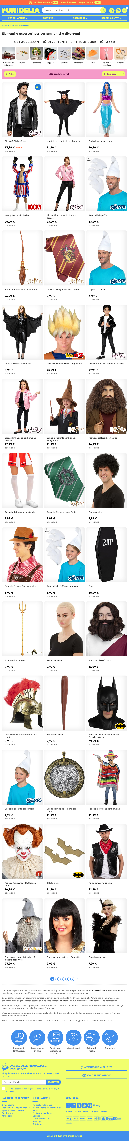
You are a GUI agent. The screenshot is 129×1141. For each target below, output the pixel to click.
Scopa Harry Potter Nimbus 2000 (21, 289)
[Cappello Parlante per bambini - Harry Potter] (64, 406)
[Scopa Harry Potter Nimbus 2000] (22, 258)
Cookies (36, 1116)
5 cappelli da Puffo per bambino (62, 586)
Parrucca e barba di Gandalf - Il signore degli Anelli (20, 958)
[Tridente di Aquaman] (22, 629)
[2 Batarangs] (64, 851)
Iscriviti (53, 1082)
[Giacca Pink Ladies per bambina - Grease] (22, 406)
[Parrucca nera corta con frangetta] (64, 925)
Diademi (120, 63)
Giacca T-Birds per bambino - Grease (106, 363)
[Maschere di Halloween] (8, 54)
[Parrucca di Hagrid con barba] (106, 406)
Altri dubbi (7, 1116)
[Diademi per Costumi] (120, 54)
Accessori (79, 18)
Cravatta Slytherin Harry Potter (62, 512)
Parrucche (36, 63)
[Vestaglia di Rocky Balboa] (22, 183)
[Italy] (68, 1105)
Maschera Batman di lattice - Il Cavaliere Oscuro (104, 735)
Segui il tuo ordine (98, 1075)
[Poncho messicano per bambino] (106, 777)
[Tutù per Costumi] (92, 54)
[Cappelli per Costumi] (50, 54)
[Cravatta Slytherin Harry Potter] (64, 480)
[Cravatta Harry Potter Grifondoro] (64, 258)
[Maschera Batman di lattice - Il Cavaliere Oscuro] (106, 703)
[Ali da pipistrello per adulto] (22, 332)
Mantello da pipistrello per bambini (63, 141)
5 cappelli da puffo (98, 215)
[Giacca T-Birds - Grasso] (22, 109)
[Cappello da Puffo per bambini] (22, 777)
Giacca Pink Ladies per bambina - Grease (21, 439)
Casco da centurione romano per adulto (21, 735)
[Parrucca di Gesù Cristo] (106, 629)
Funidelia (5, 25)
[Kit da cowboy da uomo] (106, 851)
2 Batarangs (53, 883)
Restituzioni (7, 1113)
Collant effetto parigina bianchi (20, 512)
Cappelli (50, 63)
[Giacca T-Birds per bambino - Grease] (106, 332)
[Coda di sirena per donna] (106, 109)
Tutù (93, 63)
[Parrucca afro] (106, 480)
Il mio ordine (8, 1105)
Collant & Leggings (107, 64)
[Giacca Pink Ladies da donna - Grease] (64, 183)
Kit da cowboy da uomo (100, 883)
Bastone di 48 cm (55, 734)
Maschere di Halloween (8, 64)
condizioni (41, 1089)
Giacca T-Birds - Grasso (16, 141)
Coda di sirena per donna (101, 141)
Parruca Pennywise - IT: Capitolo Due (20, 884)
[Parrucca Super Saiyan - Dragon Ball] (64, 332)
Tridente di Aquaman (15, 660)
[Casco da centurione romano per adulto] (22, 703)
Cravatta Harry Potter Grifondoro (63, 289)
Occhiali (64, 63)
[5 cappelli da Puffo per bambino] (64, 554)
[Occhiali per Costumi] (64, 54)
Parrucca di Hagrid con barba (103, 438)
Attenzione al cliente (98, 1067)
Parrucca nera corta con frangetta (63, 957)
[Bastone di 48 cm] (64, 703)
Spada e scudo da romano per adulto (61, 810)
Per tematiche (16, 18)
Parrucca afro (95, 512)
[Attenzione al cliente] (118, 10)
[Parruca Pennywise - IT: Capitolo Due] (22, 851)
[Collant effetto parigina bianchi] (22, 480)
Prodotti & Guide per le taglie (16, 1107)
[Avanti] (77, 978)
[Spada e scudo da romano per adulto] (64, 777)
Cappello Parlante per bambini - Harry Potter (62, 439)
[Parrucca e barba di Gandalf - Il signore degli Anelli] (22, 925)
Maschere (78, 63)
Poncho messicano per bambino (104, 808)
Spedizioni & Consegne (13, 1110)
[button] (124, 59)
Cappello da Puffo (97, 289)
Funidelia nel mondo (42, 1105)
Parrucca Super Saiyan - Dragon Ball (64, 363)
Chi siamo (37, 1124)
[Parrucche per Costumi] (36, 54)
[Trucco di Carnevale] (22, 54)
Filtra (11, 74)
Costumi (48, 18)
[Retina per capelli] (64, 629)
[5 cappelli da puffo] (106, 183)
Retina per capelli (55, 660)
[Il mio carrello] (124, 10)
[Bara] (106, 554)
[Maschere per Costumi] (78, 54)
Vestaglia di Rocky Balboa (17, 215)
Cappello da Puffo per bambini (19, 808)
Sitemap (37, 1121)
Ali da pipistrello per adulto (18, 363)
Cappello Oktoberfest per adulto (20, 586)
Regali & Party (110, 18)
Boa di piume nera (97, 957)
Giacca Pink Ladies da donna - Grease (61, 216)
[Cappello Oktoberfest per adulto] (22, 554)
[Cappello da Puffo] (106, 258)
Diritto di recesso (41, 1118)
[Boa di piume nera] (106, 925)
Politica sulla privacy (42, 1113)
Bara (91, 586)
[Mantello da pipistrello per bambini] (64, 109)
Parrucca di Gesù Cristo (100, 660)
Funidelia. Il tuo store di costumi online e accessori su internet (21, 10)
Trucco (22, 63)
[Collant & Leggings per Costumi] (106, 54)
